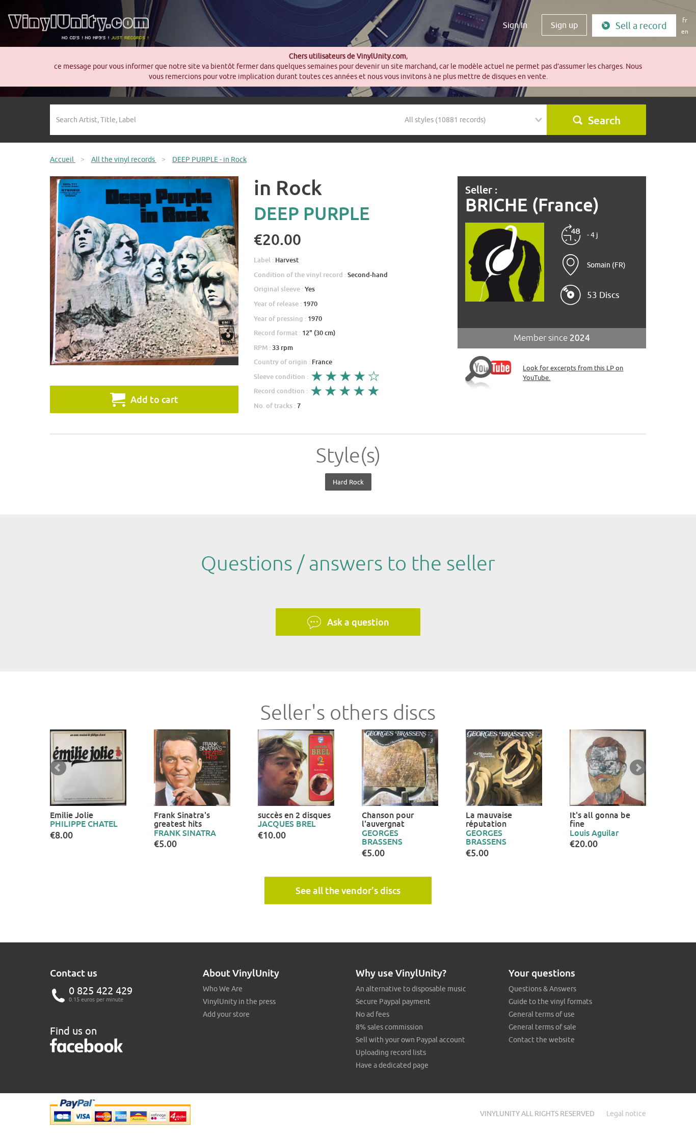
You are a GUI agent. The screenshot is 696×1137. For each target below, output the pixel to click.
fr (684, 20)
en (684, 31)
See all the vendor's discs (348, 890)
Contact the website (541, 1040)
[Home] (82, 30)
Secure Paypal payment (393, 1001)
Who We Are (223, 989)
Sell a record (641, 25)
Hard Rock (348, 482)
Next (638, 768)
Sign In (515, 25)
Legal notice (626, 1113)
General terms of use (541, 1014)
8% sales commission (389, 1027)
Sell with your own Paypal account (410, 1040)
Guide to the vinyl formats (550, 1001)
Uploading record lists (391, 1052)
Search (604, 120)
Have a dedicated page (392, 1065)
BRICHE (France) (532, 205)
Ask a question (358, 622)
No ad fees (372, 1014)
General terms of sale (542, 1027)
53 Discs (603, 295)
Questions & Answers (542, 989)
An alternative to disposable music (411, 989)
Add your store (226, 1014)
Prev (58, 768)
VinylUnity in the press (239, 1001)
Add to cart (154, 399)
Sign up (564, 25)
